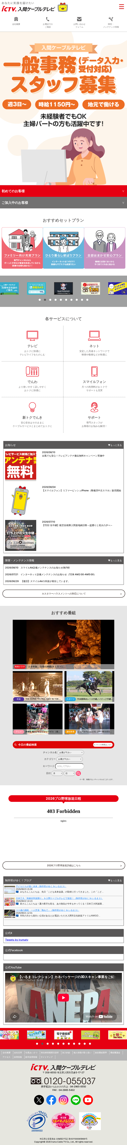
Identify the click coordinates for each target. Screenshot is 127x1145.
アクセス (6, 1057)
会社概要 (7, 1052)
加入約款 (66, 1052)
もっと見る (116, 445)
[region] (63, 108)
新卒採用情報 (31, 1057)
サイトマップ (47, 1057)
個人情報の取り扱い (82, 1052)
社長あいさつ (31, 1052)
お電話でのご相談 (48, 25)
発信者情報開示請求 (50, 1052)
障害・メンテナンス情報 (111, 25)
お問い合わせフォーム (79, 25)
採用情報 (18, 1057)
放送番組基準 (101, 1052)
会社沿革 (18, 1052)
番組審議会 (115, 1052)
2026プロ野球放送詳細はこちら (64, 865)
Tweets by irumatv (16, 939)
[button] (63, 108)
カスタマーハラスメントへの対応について (64, 593)
